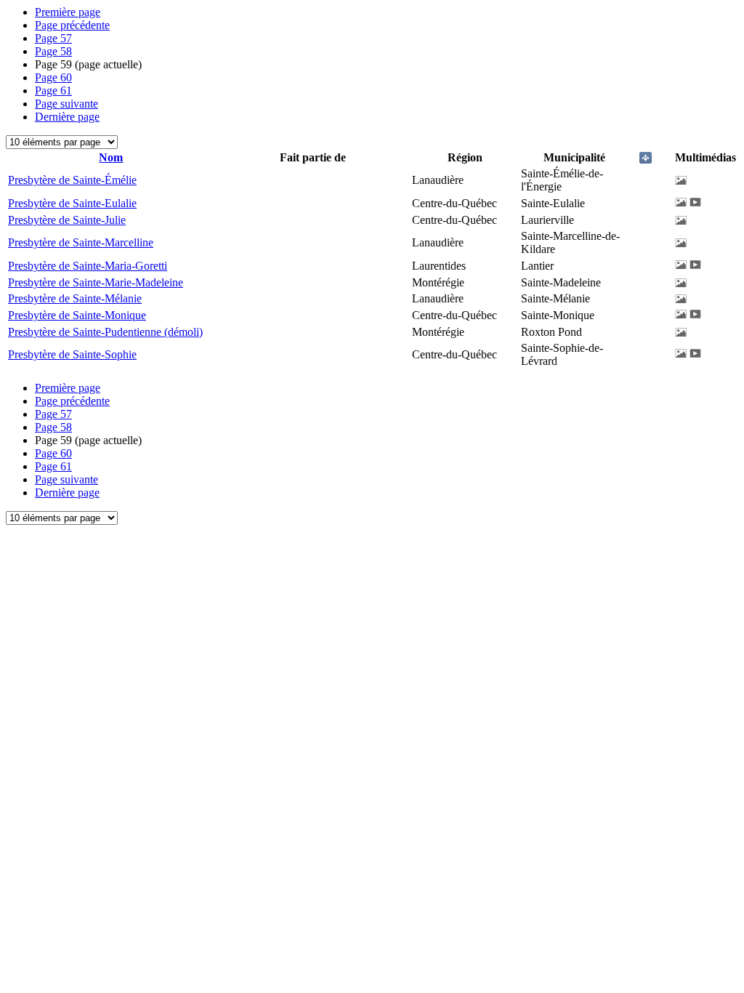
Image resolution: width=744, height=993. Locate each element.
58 (53, 51)
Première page (67, 12)
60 (53, 77)
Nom (111, 157)
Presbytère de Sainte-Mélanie (75, 298)
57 (53, 38)
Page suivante (66, 103)
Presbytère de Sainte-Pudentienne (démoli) (105, 332)
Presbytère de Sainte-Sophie (72, 354)
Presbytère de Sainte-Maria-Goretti (87, 266)
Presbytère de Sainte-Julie (67, 220)
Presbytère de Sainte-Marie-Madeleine (95, 282)
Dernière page (67, 116)
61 (53, 90)
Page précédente (72, 25)
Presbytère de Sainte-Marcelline (80, 242)
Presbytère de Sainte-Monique (77, 315)
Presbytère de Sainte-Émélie (72, 180)
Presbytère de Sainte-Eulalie (72, 203)
